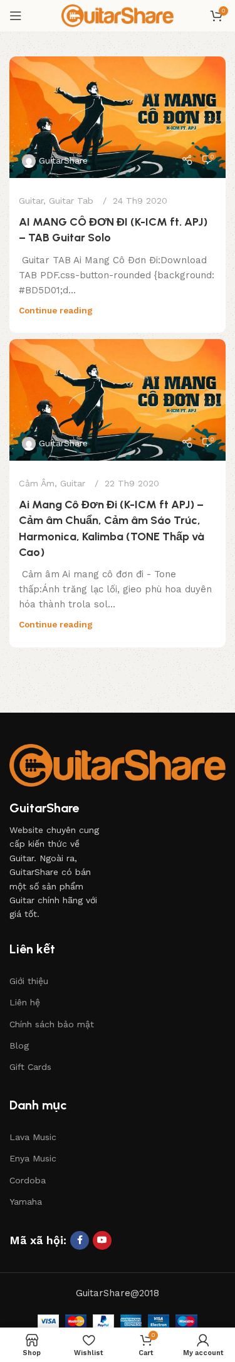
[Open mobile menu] (15, 15)
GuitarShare (63, 160)
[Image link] (117, 764)
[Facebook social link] (79, 1240)
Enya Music (32, 1158)
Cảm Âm (37, 483)
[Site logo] (117, 15)
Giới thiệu (28, 981)
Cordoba (27, 1180)
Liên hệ (24, 1002)
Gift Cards (30, 1067)
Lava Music (32, 1137)
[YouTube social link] (102, 1240)
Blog (19, 1045)
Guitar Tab (71, 201)
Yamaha (25, 1202)
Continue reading (56, 310)
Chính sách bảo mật (51, 1024)
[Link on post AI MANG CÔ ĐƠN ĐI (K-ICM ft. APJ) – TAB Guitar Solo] (117, 117)
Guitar (31, 201)
